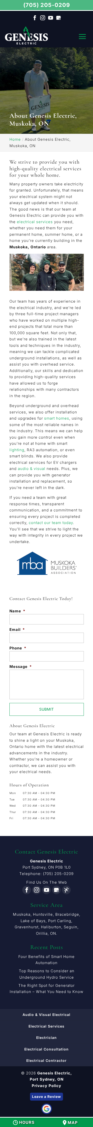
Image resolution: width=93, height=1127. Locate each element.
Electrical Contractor (46, 1060)
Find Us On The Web (46, 882)
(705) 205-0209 (46, 5)
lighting (16, 449)
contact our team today (51, 522)
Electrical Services (46, 1026)
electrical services (35, 221)
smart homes (56, 418)
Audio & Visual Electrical (46, 1014)
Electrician (46, 1037)
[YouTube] (50, 18)
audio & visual (31, 468)
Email (17, 629)
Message (20, 666)
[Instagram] (42, 18)
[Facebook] (34, 18)
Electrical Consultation (46, 1049)
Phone (17, 648)
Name (17, 611)
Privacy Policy (46, 1085)
